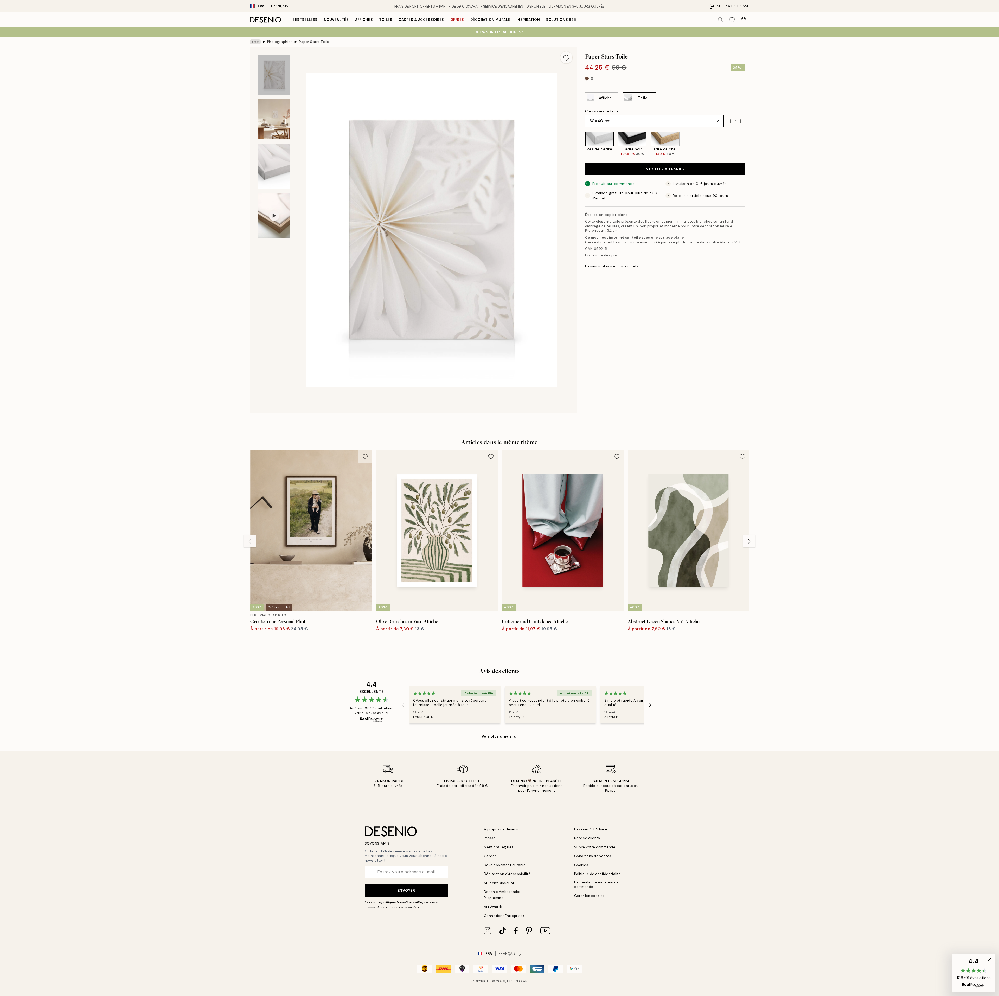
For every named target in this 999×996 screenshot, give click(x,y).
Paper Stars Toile (314, 42)
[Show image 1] (274, 75)
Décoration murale (490, 19)
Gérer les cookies (589, 896)
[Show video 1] (274, 215)
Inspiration (528, 19)
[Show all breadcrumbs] (255, 41)
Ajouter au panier (665, 169)
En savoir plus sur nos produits (611, 266)
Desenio (514, 981)
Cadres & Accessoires (421, 19)
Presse (490, 838)
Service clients (587, 838)
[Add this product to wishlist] (566, 57)
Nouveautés (336, 19)
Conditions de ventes (592, 856)
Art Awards (493, 906)
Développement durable (505, 865)
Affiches (364, 19)
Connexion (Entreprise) (504, 916)
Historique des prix (601, 255)
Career (490, 856)
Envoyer (406, 890)
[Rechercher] (720, 19)
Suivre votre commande (595, 847)
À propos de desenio (502, 829)
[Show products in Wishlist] (732, 20)
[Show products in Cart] (743, 20)
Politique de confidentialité (597, 874)
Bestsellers (305, 19)
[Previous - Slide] (581, 144)
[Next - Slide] (749, 144)
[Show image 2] (274, 119)
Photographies (280, 42)
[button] (735, 121)
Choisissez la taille (602, 111)
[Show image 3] (274, 166)
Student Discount (499, 883)
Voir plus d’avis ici (499, 736)
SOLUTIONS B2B (561, 19)
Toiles (385, 19)
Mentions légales (499, 847)
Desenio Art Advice (590, 829)
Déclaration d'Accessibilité (507, 874)
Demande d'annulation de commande (596, 884)
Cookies (581, 865)
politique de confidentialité (401, 902)
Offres (457, 19)
